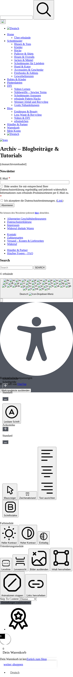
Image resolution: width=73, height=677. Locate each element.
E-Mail (5, 178)
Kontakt (11, 234)
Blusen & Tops (22, 44)
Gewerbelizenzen (24, 76)
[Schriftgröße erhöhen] (5, 386)
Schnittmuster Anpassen (27, 95)
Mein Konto (14, 130)
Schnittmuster (14, 40)
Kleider (18, 47)
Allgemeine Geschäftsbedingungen (26, 218)
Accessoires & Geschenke (28, 69)
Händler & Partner (17, 124)
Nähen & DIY (22, 117)
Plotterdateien (14, 82)
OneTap (21, 384)
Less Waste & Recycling (28, 114)
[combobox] (36, 288)
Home (10, 34)
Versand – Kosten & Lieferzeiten (25, 240)
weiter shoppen (13, 664)
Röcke (17, 50)
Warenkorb (13, 127)
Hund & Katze (22, 66)
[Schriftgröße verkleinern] (5, 399)
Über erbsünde (22, 37)
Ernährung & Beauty (26, 111)
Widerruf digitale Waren (20, 228)
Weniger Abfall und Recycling (31, 101)
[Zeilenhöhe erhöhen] (5, 429)
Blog (10, 108)
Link (59, 200)
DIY (9, 85)
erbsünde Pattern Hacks (27, 98)
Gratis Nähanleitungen (26, 105)
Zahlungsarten (15, 237)
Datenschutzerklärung (19, 221)
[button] (1, 300)
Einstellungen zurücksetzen (15, 602)
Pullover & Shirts (23, 53)
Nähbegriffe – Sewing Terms (30, 92)
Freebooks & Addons (26, 72)
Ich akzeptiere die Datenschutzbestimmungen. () (33, 200)
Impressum (13, 225)
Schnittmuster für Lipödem (29, 63)
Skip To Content (9, 598)
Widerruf (12, 244)
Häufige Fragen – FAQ (20, 253)
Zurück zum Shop (37, 659)
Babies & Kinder (16, 79)
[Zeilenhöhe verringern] (5, 442)
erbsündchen (21, 121)
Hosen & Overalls (24, 56)
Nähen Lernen (22, 89)
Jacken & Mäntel (23, 60)
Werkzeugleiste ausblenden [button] (15, 390)
